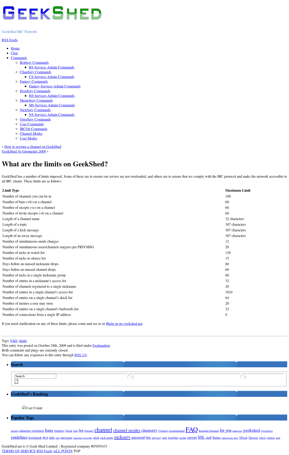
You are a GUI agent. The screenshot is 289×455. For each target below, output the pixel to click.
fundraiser (237, 430)
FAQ (13, 340)
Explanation (101, 345)
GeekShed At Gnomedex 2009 (24, 151)
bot (81, 430)
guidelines (19, 437)
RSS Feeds (44, 450)
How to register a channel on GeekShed (33, 146)
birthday (59, 431)
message (66, 437)
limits (23, 340)
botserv (88, 431)
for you (225, 430)
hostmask (35, 437)
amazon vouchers (31, 430)
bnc (75, 431)
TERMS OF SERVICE (19, 450)
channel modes (126, 430)
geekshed (251, 430)
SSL (201, 437)
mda (58, 437)
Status (216, 437)
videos (271, 438)
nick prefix (106, 438)
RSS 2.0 (80, 354)
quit (164, 438)
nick (96, 437)
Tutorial (253, 438)
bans (49, 430)
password (138, 437)
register (173, 437)
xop (278, 438)
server (192, 437)
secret (182, 438)
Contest (163, 431)
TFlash (243, 438)
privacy (156, 438)
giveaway (267, 431)
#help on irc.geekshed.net (124, 323)
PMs (148, 438)
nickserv (122, 437)
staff (209, 437)
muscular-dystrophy (82, 437)
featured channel (209, 431)
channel (103, 429)
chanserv (149, 430)
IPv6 (45, 438)
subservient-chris (230, 437)
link (52, 437)
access (15, 431)
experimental (177, 431)
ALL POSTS (62, 450)
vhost (262, 438)
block (68, 431)
